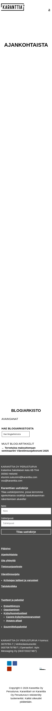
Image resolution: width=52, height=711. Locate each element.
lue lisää (7, 153)
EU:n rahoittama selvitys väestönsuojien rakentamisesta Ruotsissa (23, 84)
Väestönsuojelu (10, 574)
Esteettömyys (12, 606)
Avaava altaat (14, 620)
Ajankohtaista (9, 554)
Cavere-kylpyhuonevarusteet (23, 617)
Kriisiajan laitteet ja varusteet (21, 580)
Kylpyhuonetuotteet (15, 613)
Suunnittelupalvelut (15, 626)
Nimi (3, 506)
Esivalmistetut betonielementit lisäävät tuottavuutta (23, 351)
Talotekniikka (9, 586)
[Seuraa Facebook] (15, 663)
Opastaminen (11, 609)
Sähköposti (7, 518)
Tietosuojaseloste (11, 566)
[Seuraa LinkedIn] (9, 663)
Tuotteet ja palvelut (12, 600)
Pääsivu (6, 548)
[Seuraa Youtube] (9, 669)
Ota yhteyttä (8, 560)
